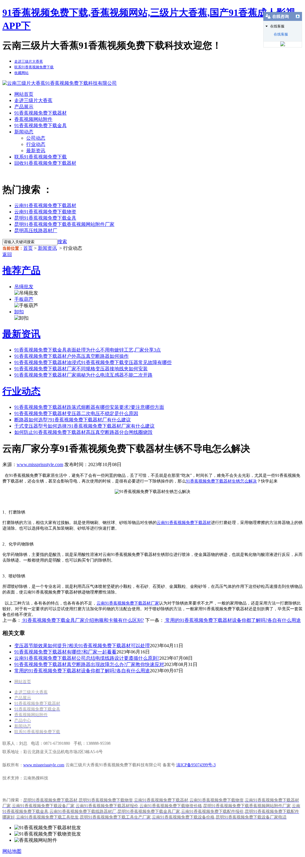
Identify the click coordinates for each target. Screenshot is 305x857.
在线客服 (281, 34)
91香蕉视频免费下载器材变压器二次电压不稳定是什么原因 (76, 413)
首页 (28, 248)
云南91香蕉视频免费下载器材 (45, 205)
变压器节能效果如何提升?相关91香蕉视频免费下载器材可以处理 (82, 645)
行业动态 (35, 144)
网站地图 (11, 851)
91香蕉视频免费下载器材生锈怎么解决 (221, 481)
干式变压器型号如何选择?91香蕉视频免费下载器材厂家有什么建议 (84, 425)
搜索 (62, 241)
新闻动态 (23, 131)
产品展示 (23, 106)
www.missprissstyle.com (40, 464)
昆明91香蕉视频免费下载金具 (45, 218)
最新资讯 (35, 150)
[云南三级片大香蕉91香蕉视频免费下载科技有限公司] (59, 83)
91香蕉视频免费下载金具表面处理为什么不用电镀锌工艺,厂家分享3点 (87, 349)
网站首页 (23, 94)
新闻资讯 (47, 248)
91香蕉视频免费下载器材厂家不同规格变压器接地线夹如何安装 (81, 368)
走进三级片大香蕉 (33, 100)
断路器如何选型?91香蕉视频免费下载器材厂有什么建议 (72, 419)
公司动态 (35, 138)
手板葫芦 (23, 299)
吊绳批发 (23, 286)
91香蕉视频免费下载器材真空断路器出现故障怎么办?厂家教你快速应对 (89, 664)
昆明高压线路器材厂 (35, 230)
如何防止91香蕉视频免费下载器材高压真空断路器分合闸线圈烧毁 (83, 432)
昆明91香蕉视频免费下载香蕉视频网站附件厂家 (64, 224)
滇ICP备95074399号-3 (196, 765)
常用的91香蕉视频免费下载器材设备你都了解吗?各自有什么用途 (232, 620)
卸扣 (19, 311)
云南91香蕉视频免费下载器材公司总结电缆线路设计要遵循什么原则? (86, 658)
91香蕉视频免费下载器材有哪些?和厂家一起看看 (65, 651)
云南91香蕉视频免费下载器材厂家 (128, 603)
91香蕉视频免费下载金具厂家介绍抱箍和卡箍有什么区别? (82, 620)
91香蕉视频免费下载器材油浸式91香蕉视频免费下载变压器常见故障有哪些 (93, 362)
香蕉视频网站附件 (33, 119)
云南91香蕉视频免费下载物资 (45, 211)
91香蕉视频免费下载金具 (40, 125)
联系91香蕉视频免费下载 (40, 156)
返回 (7, 254)
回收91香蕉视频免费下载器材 (45, 163)
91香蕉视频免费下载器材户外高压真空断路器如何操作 (71, 356)
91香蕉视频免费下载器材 (40, 112)
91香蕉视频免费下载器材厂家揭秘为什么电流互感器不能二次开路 (83, 374)
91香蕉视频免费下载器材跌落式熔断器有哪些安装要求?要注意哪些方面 (89, 407)
